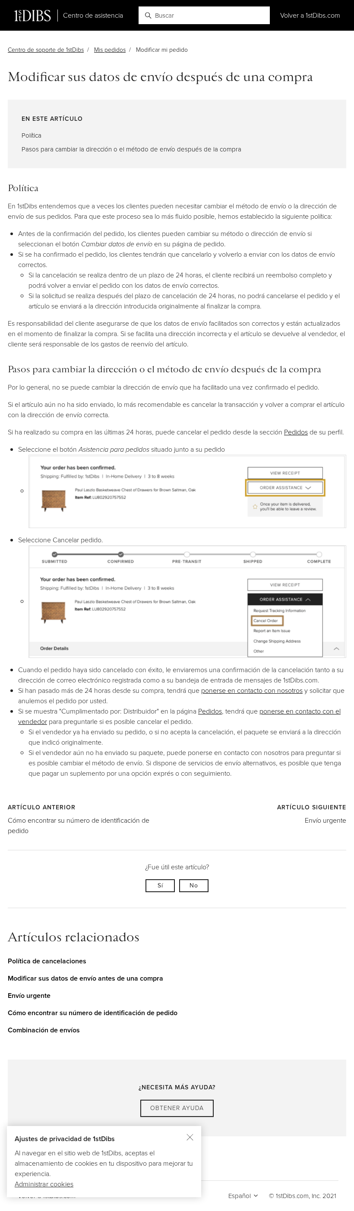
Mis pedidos (110, 49)
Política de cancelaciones (47, 961)
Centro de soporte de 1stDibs (46, 49)
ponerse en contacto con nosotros (252, 690)
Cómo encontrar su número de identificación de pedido (92, 1013)
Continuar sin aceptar (189, 1137)
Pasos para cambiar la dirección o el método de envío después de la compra (131, 149)
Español (240, 1196)
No (194, 885)
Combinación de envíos (44, 1030)
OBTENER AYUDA (177, 1108)
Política (31, 135)
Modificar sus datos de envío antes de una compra (85, 978)
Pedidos (296, 432)
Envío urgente (325, 820)
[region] (104, 1161)
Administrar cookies (44, 1184)
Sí (160, 885)
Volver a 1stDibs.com (310, 15)
